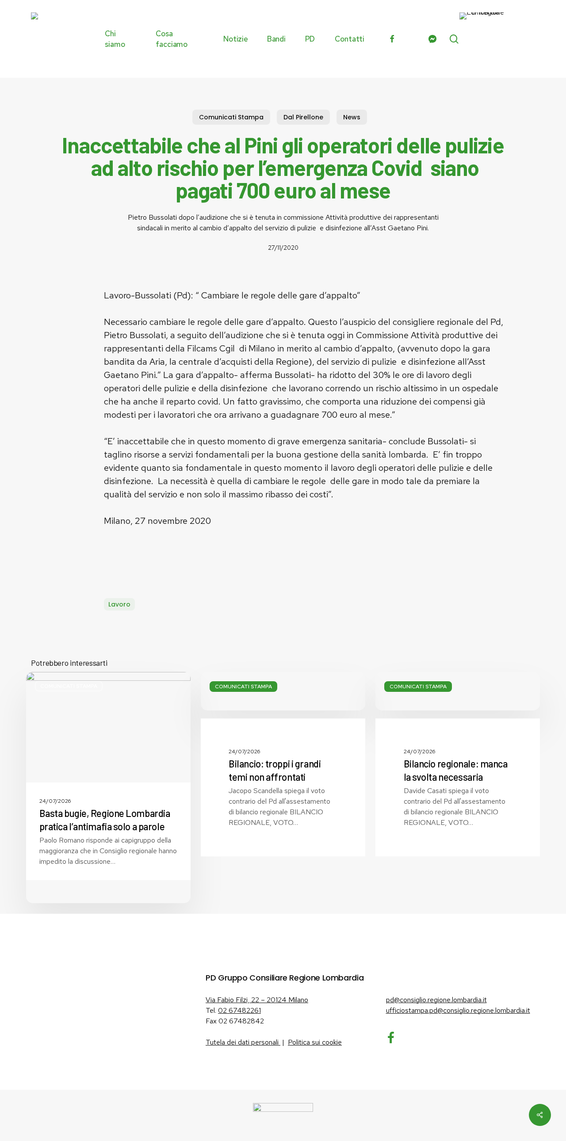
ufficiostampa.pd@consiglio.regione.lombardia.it (458, 1010)
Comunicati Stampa (231, 117)
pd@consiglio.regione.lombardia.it (436, 999)
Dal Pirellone (303, 117)
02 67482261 (239, 1010)
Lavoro (119, 604)
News (351, 117)
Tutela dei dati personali (243, 1042)
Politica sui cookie (315, 1042)
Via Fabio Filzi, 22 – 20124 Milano (257, 999)
